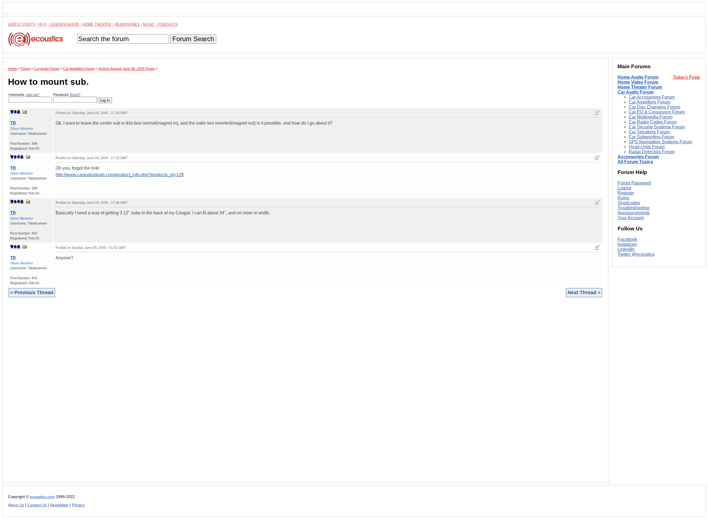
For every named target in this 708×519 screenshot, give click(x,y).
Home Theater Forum (640, 87)
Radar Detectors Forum (652, 151)
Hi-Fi (42, 24)
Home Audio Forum (638, 77)
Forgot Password (634, 183)
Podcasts (168, 24)
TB (13, 122)
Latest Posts (21, 24)
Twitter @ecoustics (636, 254)
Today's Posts (686, 77)
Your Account (631, 217)
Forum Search (193, 39)
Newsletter (59, 505)
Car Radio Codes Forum (653, 122)
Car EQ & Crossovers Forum (657, 112)
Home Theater (97, 24)
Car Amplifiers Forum (649, 102)
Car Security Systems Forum (657, 127)
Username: (24, 95)
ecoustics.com (42, 497)
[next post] (15, 112)
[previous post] (15, 157)
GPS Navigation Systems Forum (660, 141)
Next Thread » (584, 292)
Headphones (127, 24)
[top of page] (12, 112)
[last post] (18, 112)
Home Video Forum (638, 82)
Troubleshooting (633, 208)
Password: (66, 95)
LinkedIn (626, 249)
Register (626, 193)
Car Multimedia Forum (650, 117)
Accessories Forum (638, 156)
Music (149, 24)
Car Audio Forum (636, 92)
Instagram (627, 244)
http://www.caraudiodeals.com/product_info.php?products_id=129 (120, 174)
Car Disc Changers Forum (654, 107)
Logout (624, 188)
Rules (623, 198)
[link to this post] (24, 112)
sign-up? (32, 95)
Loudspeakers (64, 24)
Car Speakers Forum (649, 132)
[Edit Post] (597, 112)
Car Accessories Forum (652, 97)
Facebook (627, 239)
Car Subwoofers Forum (651, 137)
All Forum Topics (635, 161)
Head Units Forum (647, 146)
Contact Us (37, 505)
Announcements (634, 212)
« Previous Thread (31, 292)
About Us (16, 505)
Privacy (78, 505)
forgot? (75, 95)
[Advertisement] (174, 394)
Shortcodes (629, 203)
